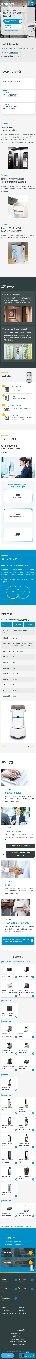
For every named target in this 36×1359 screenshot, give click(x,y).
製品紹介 (7, 1226)
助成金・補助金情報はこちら (11, 30)
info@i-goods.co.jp (20, 1344)
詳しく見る (4, 452)
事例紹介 (4, 1307)
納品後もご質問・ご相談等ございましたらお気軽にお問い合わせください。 (16, 941)
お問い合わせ (6, 1311)
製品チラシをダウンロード (8, 26)
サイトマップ (22, 1314)
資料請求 (21, 1311)
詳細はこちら (20, 855)
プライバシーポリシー (8, 1314)
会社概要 (21, 1307)
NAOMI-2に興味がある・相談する (11, 21)
